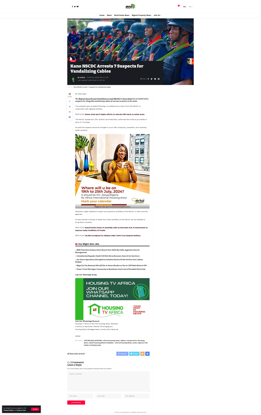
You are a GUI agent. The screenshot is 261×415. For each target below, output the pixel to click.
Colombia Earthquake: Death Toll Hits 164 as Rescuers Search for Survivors (108, 256)
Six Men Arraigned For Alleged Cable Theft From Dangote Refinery (113, 235)
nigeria (141, 343)
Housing (141, 340)
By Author (81, 77)
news (135, 343)
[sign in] (69, 6)
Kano (86, 343)
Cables (123, 340)
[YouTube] (77, 6)
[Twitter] (75, 6)
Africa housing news (111, 340)
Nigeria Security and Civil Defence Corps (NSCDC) (99, 99)
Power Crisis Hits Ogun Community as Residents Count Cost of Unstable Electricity (111, 269)
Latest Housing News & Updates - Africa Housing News (110, 343)
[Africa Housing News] (130, 7)
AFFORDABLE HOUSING (93, 340)
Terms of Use (21, 410)
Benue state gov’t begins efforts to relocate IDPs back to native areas (114, 114)
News (73, 61)
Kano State (127, 99)
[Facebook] (72, 6)
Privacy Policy (8, 410)
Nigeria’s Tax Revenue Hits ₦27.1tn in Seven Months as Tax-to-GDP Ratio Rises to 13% (112, 265)
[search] (181, 7)
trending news (95, 345)
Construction (131, 340)
